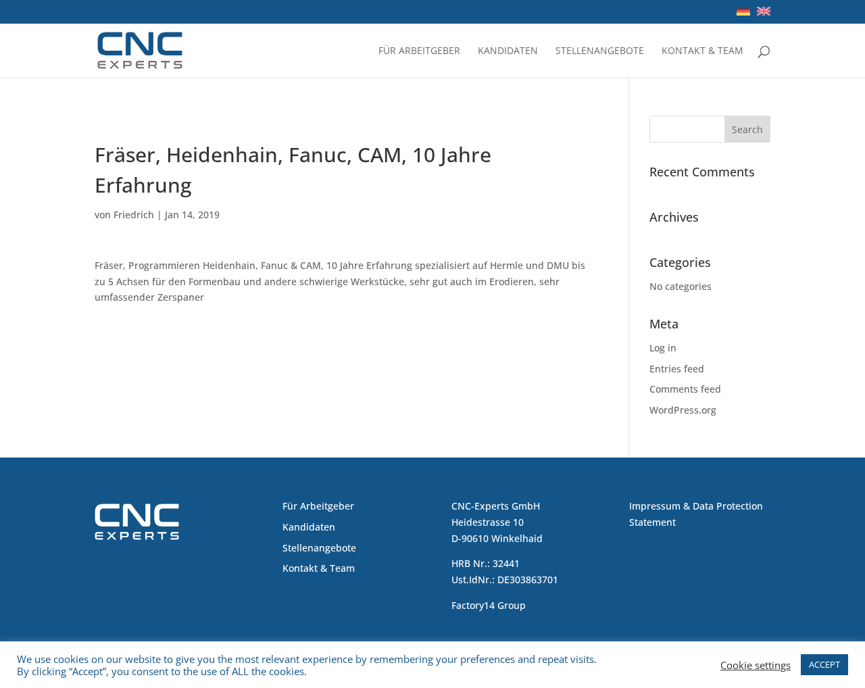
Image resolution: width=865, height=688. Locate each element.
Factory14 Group (488, 605)
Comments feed (685, 389)
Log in (662, 347)
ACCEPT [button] (824, 664)
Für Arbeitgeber (419, 51)
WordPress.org (682, 409)
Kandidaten (508, 51)
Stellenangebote (599, 51)
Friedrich (134, 214)
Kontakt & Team (702, 51)
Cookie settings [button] (755, 665)
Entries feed (676, 368)
